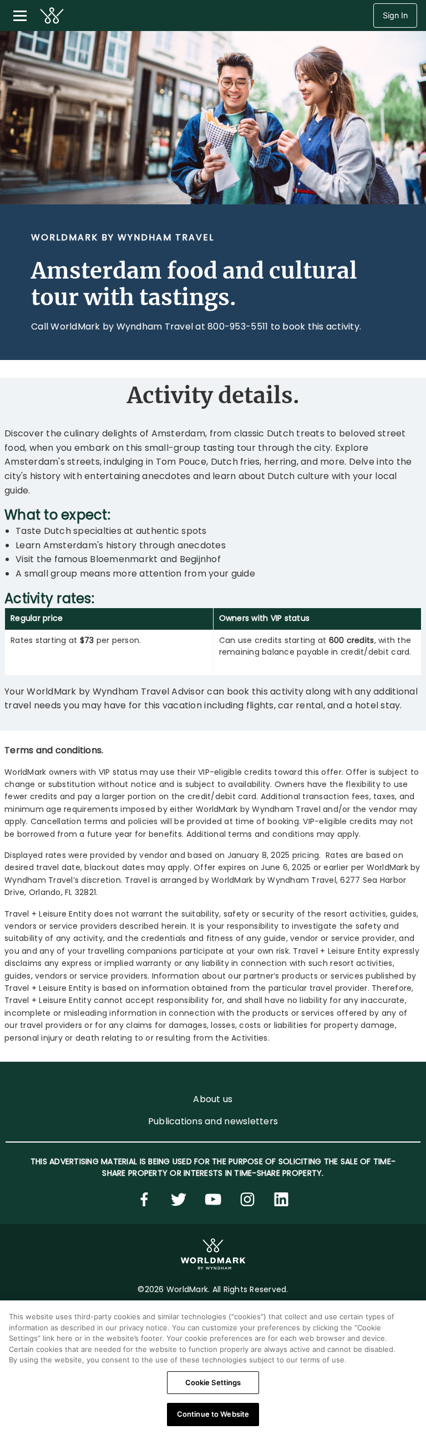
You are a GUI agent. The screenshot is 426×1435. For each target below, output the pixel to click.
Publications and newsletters (213, 1121)
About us (212, 1099)
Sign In (395, 15)
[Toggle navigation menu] (20, 15)
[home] (52, 15)
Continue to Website (213, 1414)
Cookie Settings (213, 1382)
